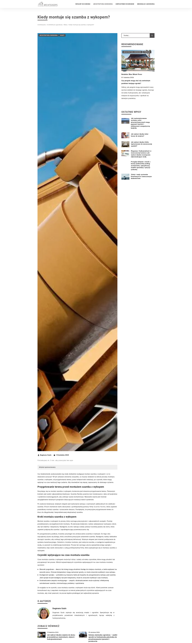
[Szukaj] (152, 35)
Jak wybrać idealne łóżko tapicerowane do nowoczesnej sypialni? (141, 144)
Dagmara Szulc (45, 455)
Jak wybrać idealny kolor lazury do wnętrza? (139, 135)
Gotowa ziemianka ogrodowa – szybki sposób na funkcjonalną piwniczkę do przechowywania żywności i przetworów (102, 638)
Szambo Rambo (100, 507)
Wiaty (62, 35)
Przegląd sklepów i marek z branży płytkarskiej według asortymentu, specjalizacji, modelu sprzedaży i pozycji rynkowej (140, 166)
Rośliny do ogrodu (83, 4)
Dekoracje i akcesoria (145, 4)
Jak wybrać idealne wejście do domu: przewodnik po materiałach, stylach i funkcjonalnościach (61, 637)
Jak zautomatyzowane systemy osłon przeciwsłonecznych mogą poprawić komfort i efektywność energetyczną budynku (140, 123)
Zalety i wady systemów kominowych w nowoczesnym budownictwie (141, 176)
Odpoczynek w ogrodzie (125, 4)
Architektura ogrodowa (103, 4)
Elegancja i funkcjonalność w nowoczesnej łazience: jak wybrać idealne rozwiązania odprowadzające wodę (141, 154)
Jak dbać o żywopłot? (129, 78)
